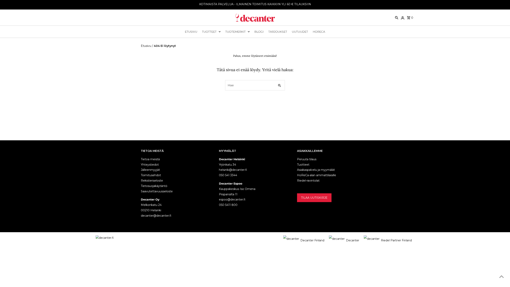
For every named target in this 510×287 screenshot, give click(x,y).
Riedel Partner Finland (396, 240)
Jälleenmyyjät (150, 170)
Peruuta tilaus (306, 159)
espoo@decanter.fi (232, 199)
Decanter (352, 240)
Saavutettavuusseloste (157, 191)
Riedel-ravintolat (308, 180)
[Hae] (396, 18)
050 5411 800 (228, 205)
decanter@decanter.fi (156, 215)
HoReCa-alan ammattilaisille (316, 175)
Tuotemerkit (235, 31)
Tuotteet (209, 31)
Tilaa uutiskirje (314, 197)
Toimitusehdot (151, 175)
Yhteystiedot (150, 164)
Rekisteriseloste (152, 180)
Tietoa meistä (150, 159)
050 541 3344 (228, 175)
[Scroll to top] (501, 276)
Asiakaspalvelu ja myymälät (316, 170)
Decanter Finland (312, 240)
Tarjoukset (277, 31)
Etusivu (191, 31)
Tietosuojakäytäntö (154, 186)
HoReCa (319, 31)
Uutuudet (300, 31)
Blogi (259, 31)
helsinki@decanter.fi (233, 170)
